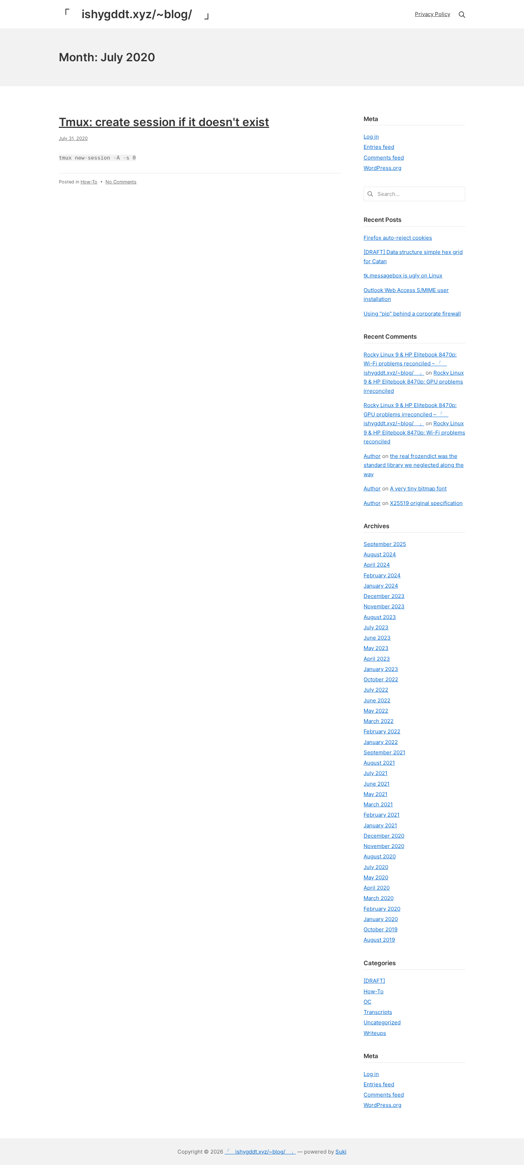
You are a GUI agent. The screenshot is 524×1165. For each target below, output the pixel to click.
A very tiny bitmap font (418, 488)
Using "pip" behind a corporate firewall (412, 313)
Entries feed (379, 147)
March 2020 (379, 898)
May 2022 (376, 710)
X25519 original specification (426, 503)
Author (372, 456)
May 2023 (376, 648)
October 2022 (381, 679)
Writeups (375, 1033)
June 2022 (377, 700)
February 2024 (382, 575)
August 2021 (379, 762)
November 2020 (384, 846)
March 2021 (378, 804)
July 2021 (375, 773)
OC (367, 1001)
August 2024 (380, 554)
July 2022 (376, 689)
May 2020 (376, 877)
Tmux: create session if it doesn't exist (164, 122)
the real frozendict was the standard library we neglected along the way (414, 465)
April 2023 (377, 658)
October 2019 (380, 929)
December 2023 (384, 596)
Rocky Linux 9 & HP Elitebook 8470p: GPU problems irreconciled (414, 381)
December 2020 (384, 835)
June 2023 (377, 637)
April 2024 (377, 564)
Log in (371, 136)
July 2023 (376, 627)
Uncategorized (382, 1022)
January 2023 (381, 669)
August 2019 (379, 939)
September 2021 (384, 752)
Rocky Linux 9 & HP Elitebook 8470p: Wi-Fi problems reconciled (414, 432)
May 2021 (375, 794)
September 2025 (385, 544)
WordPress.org (382, 168)
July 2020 (376, 867)
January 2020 (381, 919)
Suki (340, 1151)
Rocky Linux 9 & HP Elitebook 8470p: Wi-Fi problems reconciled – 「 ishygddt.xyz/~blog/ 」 (410, 363)
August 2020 (380, 856)
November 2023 (384, 606)
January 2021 (380, 825)
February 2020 (382, 908)
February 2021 (382, 814)
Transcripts (378, 1012)
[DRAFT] (374, 980)
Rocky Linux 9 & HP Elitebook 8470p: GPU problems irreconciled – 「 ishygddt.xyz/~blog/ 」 (410, 414)
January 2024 (381, 585)
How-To (89, 181)
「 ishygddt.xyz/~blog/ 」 (260, 1151)
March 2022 (379, 721)
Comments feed (384, 157)
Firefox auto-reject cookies (398, 237)
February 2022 (382, 731)
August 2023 (380, 617)
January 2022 (381, 742)
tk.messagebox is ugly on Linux (403, 275)
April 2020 (377, 887)
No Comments (121, 181)
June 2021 (377, 783)
